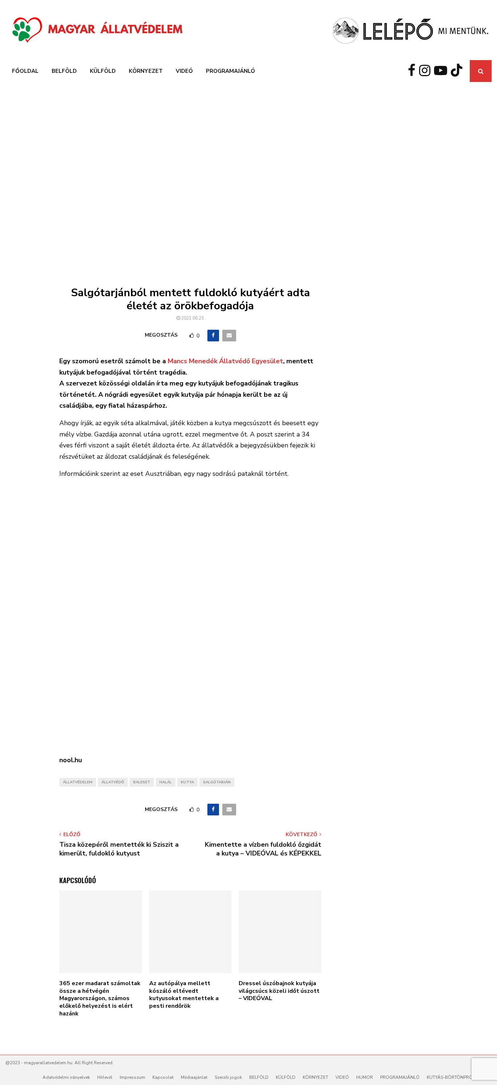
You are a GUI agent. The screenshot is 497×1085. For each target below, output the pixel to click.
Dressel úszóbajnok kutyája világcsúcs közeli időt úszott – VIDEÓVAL (279, 991)
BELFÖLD (64, 71)
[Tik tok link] (458, 71)
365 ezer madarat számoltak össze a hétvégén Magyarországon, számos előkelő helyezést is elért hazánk (99, 998)
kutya (187, 782)
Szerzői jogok (228, 1077)
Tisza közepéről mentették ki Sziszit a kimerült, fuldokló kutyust (119, 849)
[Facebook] (413, 71)
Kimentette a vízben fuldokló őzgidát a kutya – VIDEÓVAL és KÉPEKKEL (263, 849)
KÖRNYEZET (146, 71)
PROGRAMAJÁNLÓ (230, 71)
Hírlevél (104, 1077)
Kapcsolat (163, 1077)
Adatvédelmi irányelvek (66, 1077)
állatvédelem (77, 782)
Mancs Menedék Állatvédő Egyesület (225, 361)
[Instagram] (426, 71)
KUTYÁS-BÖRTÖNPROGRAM (456, 1077)
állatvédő (113, 782)
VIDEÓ (184, 71)
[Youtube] (442, 71)
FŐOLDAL (25, 71)
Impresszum (132, 1077)
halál (165, 782)
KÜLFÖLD (103, 71)
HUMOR (364, 1077)
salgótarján (217, 782)
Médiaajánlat (194, 1077)
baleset (141, 782)
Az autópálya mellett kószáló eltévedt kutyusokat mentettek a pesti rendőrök (184, 994)
